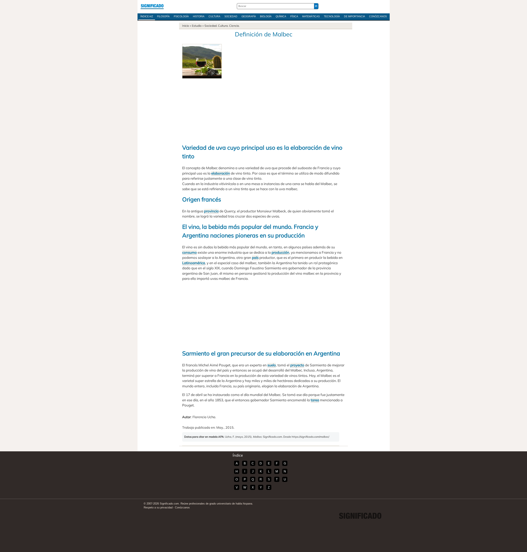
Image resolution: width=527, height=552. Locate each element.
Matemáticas (311, 16)
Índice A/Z (146, 16)
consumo (189, 252)
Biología (266, 16)
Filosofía (163, 16)
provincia (211, 211)
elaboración (220, 173)
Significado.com (152, 6)
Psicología (181, 16)
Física (294, 16)
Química (281, 16)
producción (280, 252)
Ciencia (234, 26)
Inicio (185, 26)
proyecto (297, 365)
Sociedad (230, 16)
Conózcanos (378, 16)
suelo (271, 365)
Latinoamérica (193, 263)
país (255, 257)
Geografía (248, 16)
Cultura (214, 16)
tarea (315, 400)
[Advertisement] (263, 109)
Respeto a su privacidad (158, 507)
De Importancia (354, 16)
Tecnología (332, 16)
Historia (198, 16)
